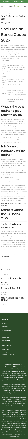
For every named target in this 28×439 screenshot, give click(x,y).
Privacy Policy (6, 349)
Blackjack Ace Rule (11, 278)
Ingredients (5, 326)
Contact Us (5, 323)
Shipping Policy (6, 352)
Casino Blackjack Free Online (13, 299)
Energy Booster (6, 340)
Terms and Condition (8, 354)
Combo (4, 335)
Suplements (5, 337)
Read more (4, 282)
